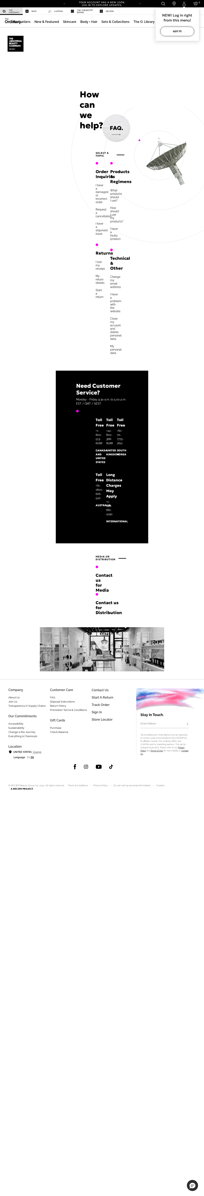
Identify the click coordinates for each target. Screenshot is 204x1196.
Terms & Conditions (78, 785)
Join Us (12, 701)
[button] (46, 21)
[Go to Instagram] (86, 767)
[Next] (140, 3)
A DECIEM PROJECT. (22, 788)
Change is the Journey (21, 732)
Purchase (55, 727)
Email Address (148, 723)
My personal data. (116, 350)
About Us (14, 697)
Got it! (177, 31)
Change (37, 752)
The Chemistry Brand (85, 11)
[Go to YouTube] (99, 767)
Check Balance (59, 732)
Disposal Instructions (62, 701)
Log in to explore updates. (102, 5)
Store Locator (102, 719)
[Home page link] (16, 44)
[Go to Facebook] (75, 767)
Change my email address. (115, 282)
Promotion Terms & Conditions (68, 709)
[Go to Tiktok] (111, 767)
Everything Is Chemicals (22, 736)
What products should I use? (116, 195)
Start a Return (102, 697)
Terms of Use (156, 751)
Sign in (97, 712)
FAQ (52, 697)
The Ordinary (14, 11)
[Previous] (64, 3)
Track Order (101, 705)
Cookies (160, 785)
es (28, 757)
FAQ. (116, 128)
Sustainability (16, 727)
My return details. (100, 279)
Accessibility (15, 723)
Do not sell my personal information (132, 785)
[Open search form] (163, 3)
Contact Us (100, 690)
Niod (33, 11)
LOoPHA (58, 11)
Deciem (110, 11)
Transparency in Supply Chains (27, 705)
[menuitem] (11, 11)
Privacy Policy (100, 785)
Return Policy (58, 705)
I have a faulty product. (115, 233)
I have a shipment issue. (102, 228)
